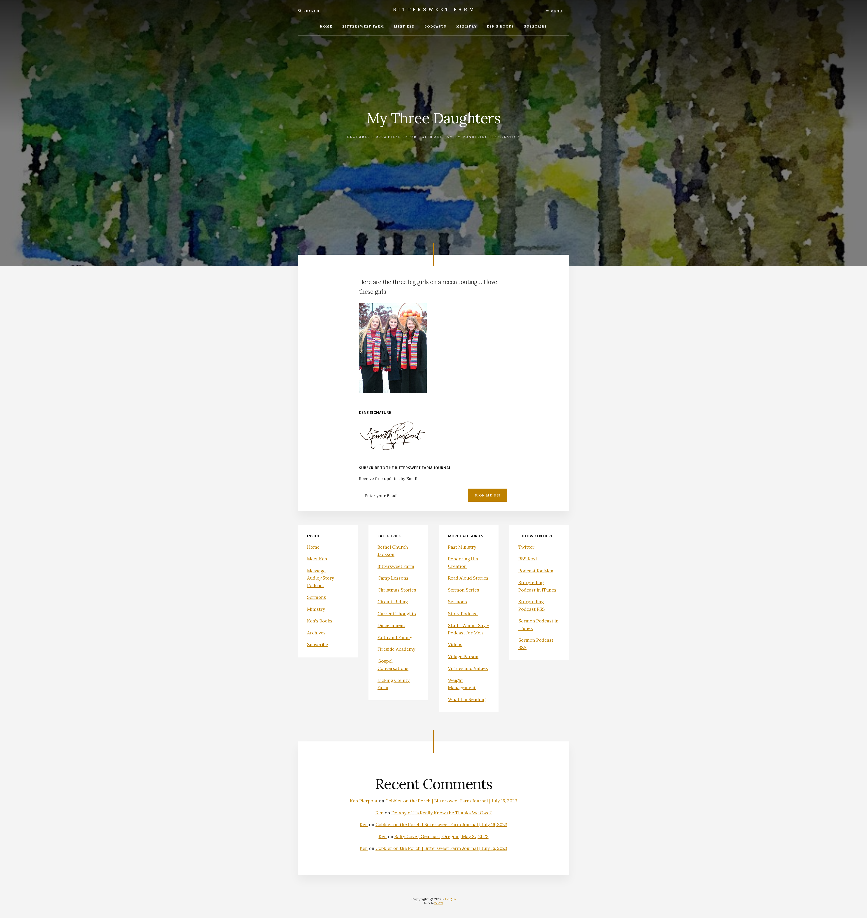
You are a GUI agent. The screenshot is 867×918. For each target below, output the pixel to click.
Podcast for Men (535, 570)
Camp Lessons (393, 578)
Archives (316, 633)
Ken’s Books (319, 621)
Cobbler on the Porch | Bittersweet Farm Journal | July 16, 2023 (451, 801)
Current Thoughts (397, 613)
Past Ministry (462, 547)
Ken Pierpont (364, 801)
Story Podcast (463, 613)
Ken (379, 812)
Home (313, 547)
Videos (455, 644)
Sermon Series (463, 590)
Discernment (391, 625)
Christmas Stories (397, 590)
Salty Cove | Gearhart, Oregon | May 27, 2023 (441, 836)
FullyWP (438, 903)
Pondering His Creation (491, 137)
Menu (555, 11)
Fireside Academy (396, 649)
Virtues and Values (468, 668)
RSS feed (527, 559)
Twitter (526, 547)
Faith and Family (440, 137)
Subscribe (317, 644)
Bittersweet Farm (434, 9)
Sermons (316, 597)
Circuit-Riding (393, 601)
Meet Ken (317, 559)
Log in (450, 899)
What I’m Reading (466, 699)
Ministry (316, 609)
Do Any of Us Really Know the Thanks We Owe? (441, 812)
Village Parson (463, 656)
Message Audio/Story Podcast (320, 578)
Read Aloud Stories (468, 578)
